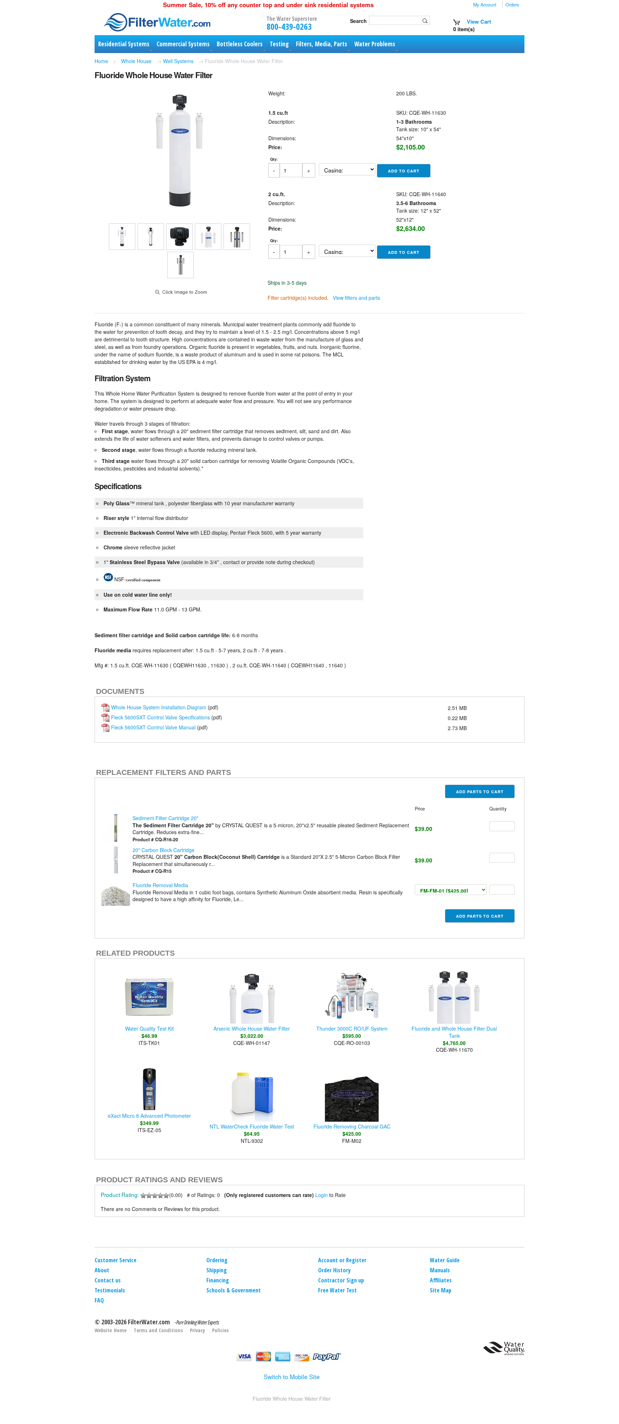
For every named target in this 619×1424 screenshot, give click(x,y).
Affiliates (441, 1280)
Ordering (216, 1260)
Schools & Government (233, 1290)
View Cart (478, 21)
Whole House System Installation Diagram (158, 707)
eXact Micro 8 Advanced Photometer (149, 1115)
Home (101, 61)
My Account (484, 4)
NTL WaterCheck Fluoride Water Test (252, 1126)
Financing (217, 1280)
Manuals (440, 1270)
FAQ (99, 1300)
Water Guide (445, 1260)
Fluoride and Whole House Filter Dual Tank (454, 1032)
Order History (334, 1270)
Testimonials (110, 1290)
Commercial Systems (183, 44)
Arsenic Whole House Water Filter (251, 1028)
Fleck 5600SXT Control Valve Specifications (160, 717)
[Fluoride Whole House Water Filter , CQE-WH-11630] (180, 212)
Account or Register (342, 1260)
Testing (279, 44)
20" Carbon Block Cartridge (164, 849)
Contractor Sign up (341, 1280)
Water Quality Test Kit (149, 1028)
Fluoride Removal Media (160, 885)
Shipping (216, 1270)
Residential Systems (123, 44)
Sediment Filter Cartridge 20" (165, 818)
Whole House (136, 61)
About (102, 1270)
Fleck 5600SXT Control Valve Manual (153, 727)
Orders (512, 4)
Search (358, 20)
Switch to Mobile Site (292, 1376)
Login (321, 1194)
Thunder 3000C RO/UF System (352, 1028)
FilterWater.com (149, 1321)
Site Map (440, 1290)
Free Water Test (337, 1290)
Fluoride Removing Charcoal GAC (351, 1126)
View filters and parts (356, 297)
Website (103, 1330)
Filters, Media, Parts (321, 44)
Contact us (108, 1280)
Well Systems (178, 61)
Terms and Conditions (158, 1330)
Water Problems (374, 44)
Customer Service (115, 1260)
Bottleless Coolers (240, 44)
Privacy (197, 1330)
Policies (220, 1330)
